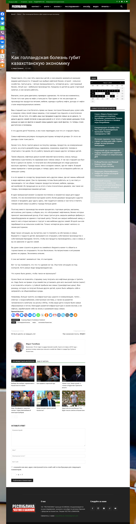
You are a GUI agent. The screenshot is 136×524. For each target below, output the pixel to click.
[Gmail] (55, 315)
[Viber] (26, 315)
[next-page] (16, 416)
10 (93, 93)
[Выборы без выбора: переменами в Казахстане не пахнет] (22, 374)
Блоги (19, 14)
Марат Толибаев (18, 68)
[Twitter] (50, 315)
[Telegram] (122, 2)
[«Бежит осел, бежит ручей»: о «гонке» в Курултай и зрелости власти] (73, 374)
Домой (13, 14)
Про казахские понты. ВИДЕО (74, 334)
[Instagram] (119, 2)
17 (93, 96)
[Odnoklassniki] (46, 315)
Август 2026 (107, 83)
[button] (121, 6)
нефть (34, 322)
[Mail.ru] (59, 315)
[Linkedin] (71, 315)
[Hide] (1, 70)
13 (107, 93)
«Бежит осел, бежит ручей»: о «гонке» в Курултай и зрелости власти (72, 385)
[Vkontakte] (30, 315)
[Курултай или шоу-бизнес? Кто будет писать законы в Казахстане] (73, 398)
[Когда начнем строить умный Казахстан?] (48, 398)
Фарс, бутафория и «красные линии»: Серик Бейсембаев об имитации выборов (21, 410)
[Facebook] (117, 2)
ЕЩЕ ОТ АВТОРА (42, 361)
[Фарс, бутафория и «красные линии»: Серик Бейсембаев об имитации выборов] (22, 398)
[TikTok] (124, 2)
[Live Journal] (42, 315)
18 (97, 96)
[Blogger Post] (67, 315)
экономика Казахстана (45, 322)
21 (112, 96)
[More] (75, 315)
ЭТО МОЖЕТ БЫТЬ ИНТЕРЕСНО (24, 361)
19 (102, 96)
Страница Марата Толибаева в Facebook (33, 320)
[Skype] (63, 315)
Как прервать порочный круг (46, 383)
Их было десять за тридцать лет (23, 334)
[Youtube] (126, 2)
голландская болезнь (23, 322)
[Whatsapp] (38, 315)
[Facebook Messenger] (21, 315)
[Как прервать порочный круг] (48, 374)
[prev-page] (12, 416)
